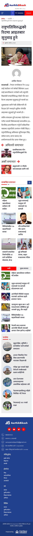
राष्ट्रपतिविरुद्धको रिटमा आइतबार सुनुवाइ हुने (13, 32)
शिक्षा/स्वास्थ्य (7, 495)
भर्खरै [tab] (8, 268)
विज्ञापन (6, 461)
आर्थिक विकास (16, 81)
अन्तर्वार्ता (6, 481)
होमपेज (3, 19)
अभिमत (6, 498)
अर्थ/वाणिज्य (7, 475)
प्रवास (5, 490)
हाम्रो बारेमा (7, 458)
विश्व (5, 473)
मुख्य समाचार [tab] (24, 268)
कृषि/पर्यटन (7, 492)
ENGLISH (28, 13)
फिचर (5, 478)
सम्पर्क (5, 463)
